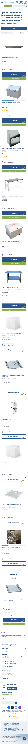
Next (15, 578)
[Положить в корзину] (4, 609)
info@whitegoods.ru (9, 666)
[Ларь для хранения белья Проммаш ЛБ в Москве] (14, 92)
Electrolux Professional (7, 26)
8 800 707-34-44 (10, 2)
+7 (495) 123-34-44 (8, 661)
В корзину (14, 620)
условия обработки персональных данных (11, 740)
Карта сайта (14, 713)
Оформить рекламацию (7, 694)
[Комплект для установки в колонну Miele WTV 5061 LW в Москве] (14, 364)
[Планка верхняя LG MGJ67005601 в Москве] (14, 46)
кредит (7, 615)
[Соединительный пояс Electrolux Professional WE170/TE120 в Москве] (14, 407)
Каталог (7, 9)
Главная (2, 9)
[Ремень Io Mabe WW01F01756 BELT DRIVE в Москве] (14, 323)
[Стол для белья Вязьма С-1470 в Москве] (14, 277)
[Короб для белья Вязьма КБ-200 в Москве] (14, 230)
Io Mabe (16, 26)
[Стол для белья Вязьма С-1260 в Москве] (14, 184)
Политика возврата (7, 692)
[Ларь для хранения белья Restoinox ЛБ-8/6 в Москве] (14, 138)
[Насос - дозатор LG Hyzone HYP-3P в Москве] (14, 537)
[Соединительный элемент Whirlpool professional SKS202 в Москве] (14, 494)
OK (24, 739)
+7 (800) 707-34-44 (8, 663)
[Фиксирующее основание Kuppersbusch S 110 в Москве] (14, 451)
